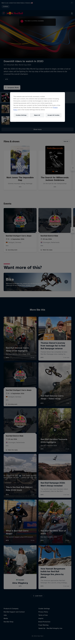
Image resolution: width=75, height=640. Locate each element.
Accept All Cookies (53, 115)
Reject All (37, 115)
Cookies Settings (21, 115)
